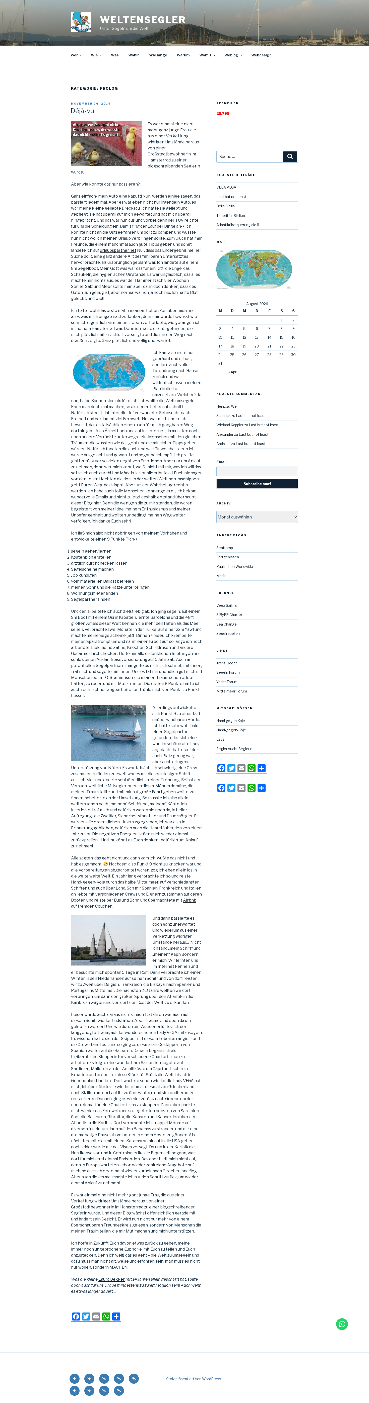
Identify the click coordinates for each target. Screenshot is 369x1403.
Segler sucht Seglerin (234, 749)
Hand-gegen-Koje (231, 730)
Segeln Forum (228, 672)
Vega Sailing (226, 605)
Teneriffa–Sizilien (230, 215)
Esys (220, 739)
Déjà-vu (82, 111)
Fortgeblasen (227, 557)
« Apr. (232, 372)
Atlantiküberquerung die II (237, 225)
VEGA (172, 1032)
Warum (183, 55)
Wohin (134, 55)
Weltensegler (143, 19)
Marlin (221, 576)
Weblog (231, 55)
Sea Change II (227, 624)
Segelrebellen (228, 633)
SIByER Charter (229, 614)
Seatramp (224, 548)
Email (221, 462)
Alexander (224, 434)
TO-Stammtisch (118, 677)
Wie (94, 55)
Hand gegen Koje (230, 721)
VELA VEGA (226, 187)
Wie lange (158, 55)
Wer (74, 55)
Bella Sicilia (225, 206)
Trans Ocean (226, 663)
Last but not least (231, 197)
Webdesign (261, 55)
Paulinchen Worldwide (234, 566)
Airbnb (189, 900)
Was (115, 55)
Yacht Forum (226, 682)
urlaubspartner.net (118, 250)
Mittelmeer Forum (231, 691)
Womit (205, 55)
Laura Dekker (111, 1279)
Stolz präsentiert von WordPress (193, 1379)
